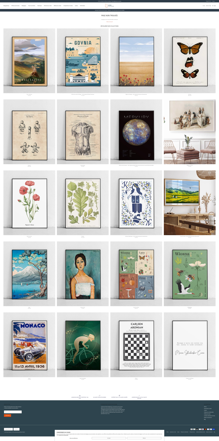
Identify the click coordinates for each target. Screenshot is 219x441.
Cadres (76, 5)
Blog (205, 419)
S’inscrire (7, 415)
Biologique (24, 5)
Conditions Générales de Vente (209, 415)
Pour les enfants (31, 5)
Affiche (205, 406)
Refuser (144, 438)
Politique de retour (207, 414)
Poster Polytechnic (9, 432)
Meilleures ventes (57, 5)
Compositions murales (68, 5)
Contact (205, 410)
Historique (39, 5)
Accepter (109, 438)
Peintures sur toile (48, 5)
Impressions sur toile (207, 408)
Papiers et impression (208, 417)
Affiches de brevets (15, 5)
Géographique (6, 5)
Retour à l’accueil (109, 21)
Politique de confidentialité (63, 435)
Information (82, 5)
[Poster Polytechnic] (109, 6)
